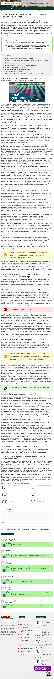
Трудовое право (24, 640)
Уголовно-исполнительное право (26, 631)
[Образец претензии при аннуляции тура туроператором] (4, 496)
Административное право (10, 10)
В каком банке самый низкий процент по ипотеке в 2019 (20, 65)
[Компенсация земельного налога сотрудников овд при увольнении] (38, 652)
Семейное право (24, 643)
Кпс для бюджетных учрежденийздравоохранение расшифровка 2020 (15, 487)
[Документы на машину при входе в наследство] (4, 503)
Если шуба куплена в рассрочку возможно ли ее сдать (44, 486)
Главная (2, 8)
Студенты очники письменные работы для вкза (43, 500)
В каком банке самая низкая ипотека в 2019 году (18, 69)
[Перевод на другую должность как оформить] (33, 496)
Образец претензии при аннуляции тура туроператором (16, 493)
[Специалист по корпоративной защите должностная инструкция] (38, 631)
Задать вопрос (13, 8)
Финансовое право (24, 637)
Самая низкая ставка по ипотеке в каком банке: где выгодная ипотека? (24, 73)
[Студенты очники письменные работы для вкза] (33, 503)
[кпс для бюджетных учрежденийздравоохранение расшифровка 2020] (4, 489)
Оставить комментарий (8, 534)
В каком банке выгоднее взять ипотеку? (16, 67)
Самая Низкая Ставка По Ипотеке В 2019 (16, 71)
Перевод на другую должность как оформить (44, 493)
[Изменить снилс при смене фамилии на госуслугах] (38, 623)
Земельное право (24, 634)
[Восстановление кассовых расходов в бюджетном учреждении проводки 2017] (38, 642)
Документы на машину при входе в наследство (16, 500)
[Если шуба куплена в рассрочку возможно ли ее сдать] (33, 489)
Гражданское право (25, 651)
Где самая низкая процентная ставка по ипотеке (18, 63)
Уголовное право (24, 627)
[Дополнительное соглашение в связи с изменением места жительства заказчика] (38, 662)
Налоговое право (24, 624)
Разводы (22, 654)
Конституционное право (26, 645)
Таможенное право (24, 621)
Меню (6, 8)
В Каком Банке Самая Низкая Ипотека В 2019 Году (19, 58)
